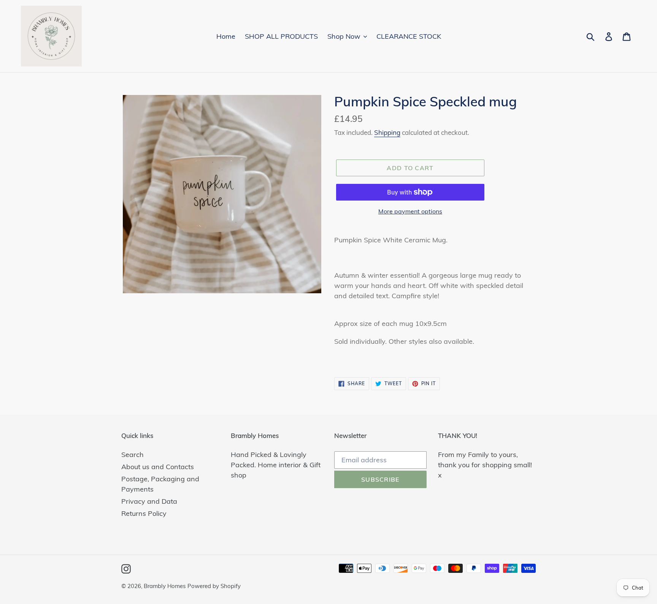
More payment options (410, 211)
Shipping (387, 132)
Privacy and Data (149, 501)
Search (132, 454)
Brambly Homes (165, 586)
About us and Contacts (157, 466)
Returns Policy (144, 513)
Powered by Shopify (214, 586)
